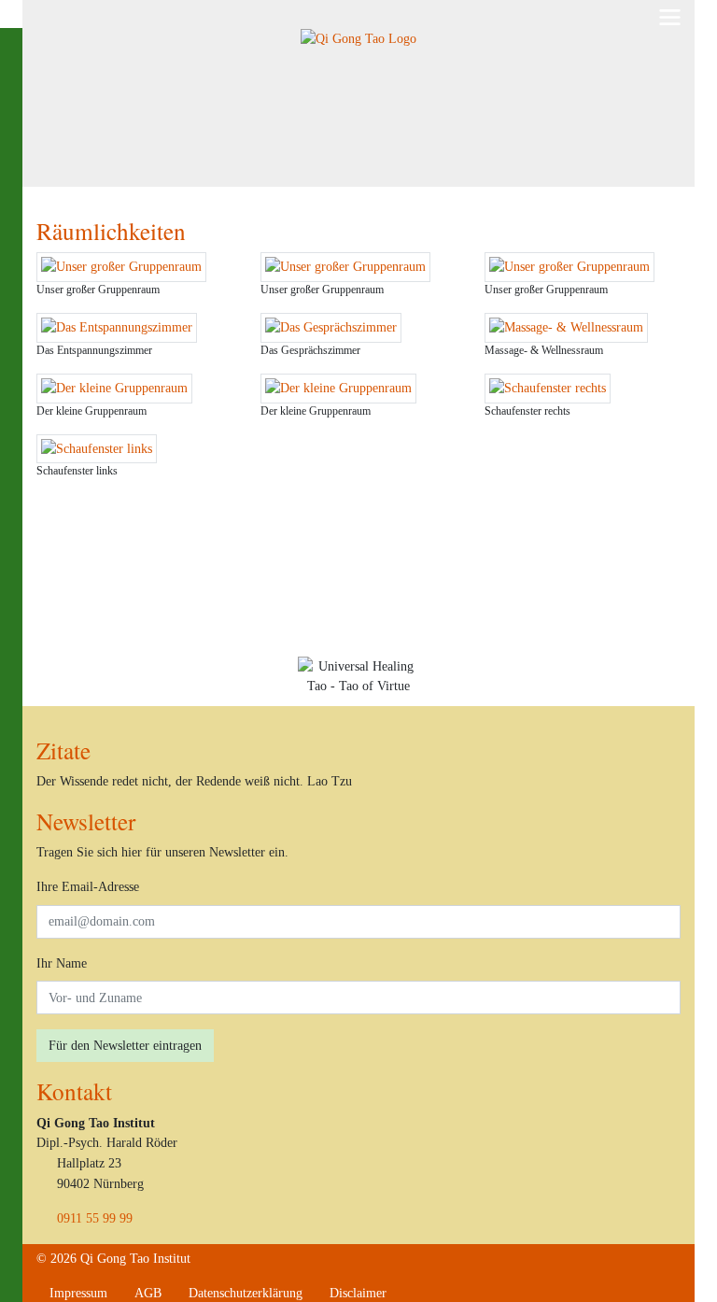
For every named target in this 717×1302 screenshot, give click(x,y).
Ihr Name (61, 962)
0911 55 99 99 (95, 1217)
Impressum (78, 1292)
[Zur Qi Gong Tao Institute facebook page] (413, 1292)
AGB (148, 1292)
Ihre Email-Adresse (87, 886)
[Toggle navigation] (670, 17)
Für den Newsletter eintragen (125, 1045)
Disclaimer (358, 1292)
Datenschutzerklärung (245, 1292)
